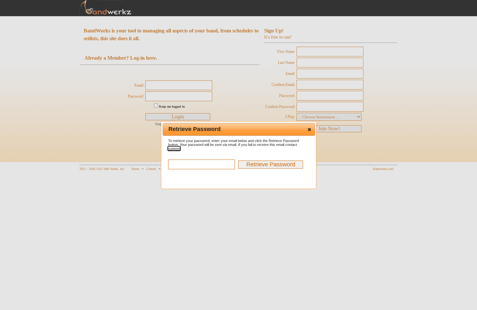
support (174, 148)
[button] (309, 129)
